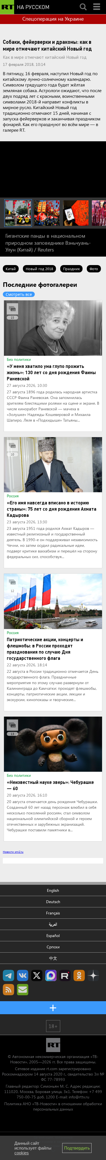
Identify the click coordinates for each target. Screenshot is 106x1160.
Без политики (19, 359)
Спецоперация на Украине (53, 18)
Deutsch (53, 901)
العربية (53, 924)
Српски (53, 946)
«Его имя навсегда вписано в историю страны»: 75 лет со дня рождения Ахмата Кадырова (51, 509)
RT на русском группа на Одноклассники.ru (79, 975)
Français (53, 913)
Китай (11, 268)
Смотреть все (19, 294)
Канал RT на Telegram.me (8, 975)
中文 (53, 958)
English (53, 890)
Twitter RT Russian (36, 975)
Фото (94, 268)
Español (53, 935)
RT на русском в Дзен (93, 975)
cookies (21, 1152)
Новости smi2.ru (13, 852)
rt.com (51, 1068)
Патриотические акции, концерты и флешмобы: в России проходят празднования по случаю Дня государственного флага (45, 648)
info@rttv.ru (79, 1097)
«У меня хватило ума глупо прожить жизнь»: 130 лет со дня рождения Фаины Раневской (51, 372)
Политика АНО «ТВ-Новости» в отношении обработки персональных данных (53, 1106)
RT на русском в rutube (65, 975)
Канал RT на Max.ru (51, 975)
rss (8, 989)
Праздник (71, 268)
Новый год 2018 (39, 268)
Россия (13, 495)
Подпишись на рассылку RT (22, 989)
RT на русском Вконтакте (22, 975)
